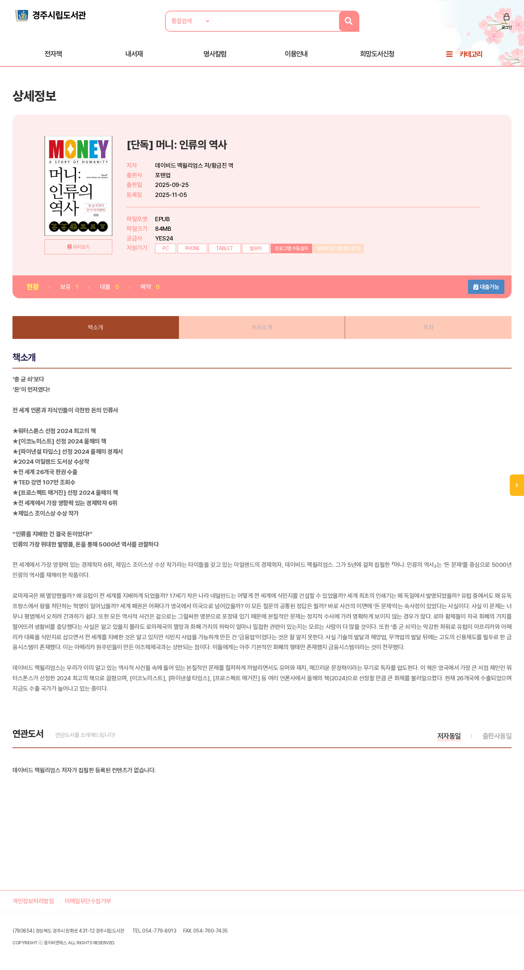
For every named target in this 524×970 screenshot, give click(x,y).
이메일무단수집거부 (88, 901)
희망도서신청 (377, 54)
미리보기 (81, 247)
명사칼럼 (215, 54)
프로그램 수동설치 (291, 248)
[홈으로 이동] (49, 15)
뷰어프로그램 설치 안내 (338, 248)
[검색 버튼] (349, 21)
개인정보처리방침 (33, 901)
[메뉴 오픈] (517, 485)
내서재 (134, 54)
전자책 (53, 54)
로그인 (507, 27)
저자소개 (261, 327)
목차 (428, 327)
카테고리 (470, 54)
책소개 (95, 327)
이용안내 (296, 54)
